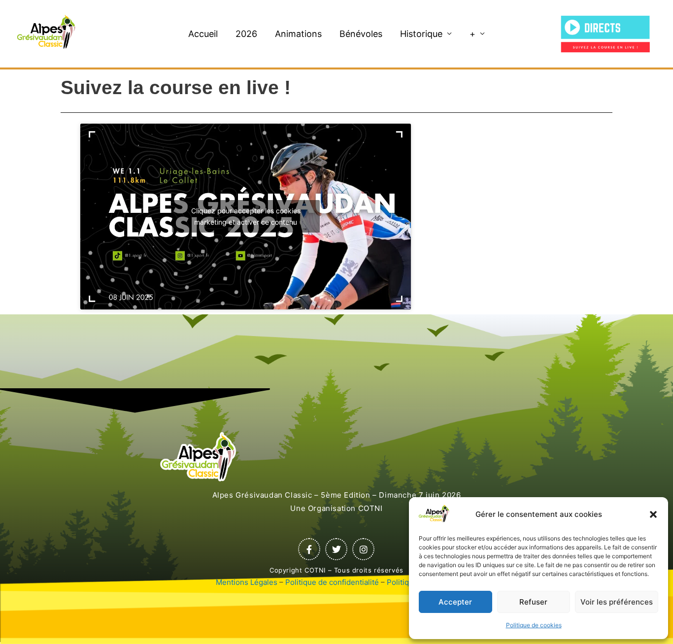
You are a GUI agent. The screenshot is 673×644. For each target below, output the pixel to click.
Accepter (455, 602)
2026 (246, 34)
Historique (421, 34)
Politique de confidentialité (332, 582)
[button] (653, 514)
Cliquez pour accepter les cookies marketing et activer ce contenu (246, 216)
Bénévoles (360, 34)
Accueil (203, 34)
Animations (298, 34)
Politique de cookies (534, 625)
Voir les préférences (616, 602)
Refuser (533, 602)
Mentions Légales (246, 582)
